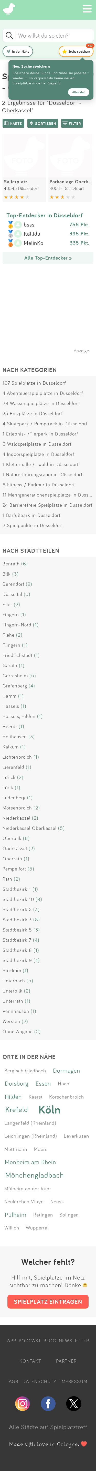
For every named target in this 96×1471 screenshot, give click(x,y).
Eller (7, 604)
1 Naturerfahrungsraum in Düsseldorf (42, 474)
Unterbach (14, 981)
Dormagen (66, 1070)
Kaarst (36, 1096)
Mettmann (15, 1149)
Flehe (9, 635)
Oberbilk (12, 838)
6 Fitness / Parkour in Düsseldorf (39, 485)
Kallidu (32, 234)
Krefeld (16, 1109)
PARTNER (66, 1361)
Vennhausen (16, 1011)
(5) (27, 594)
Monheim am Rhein (30, 1162)
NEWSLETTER (74, 1341)
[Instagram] (22, 1409)
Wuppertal (37, 1227)
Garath (10, 665)
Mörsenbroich (17, 808)
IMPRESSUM (73, 1381)
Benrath (11, 564)
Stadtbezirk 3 (17, 920)
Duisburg (16, 1083)
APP (11, 1341)
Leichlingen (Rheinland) (30, 1135)
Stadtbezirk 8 (17, 950)
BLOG (50, 1341)
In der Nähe (20, 51)
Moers (40, 1149)
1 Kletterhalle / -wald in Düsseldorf (41, 464)
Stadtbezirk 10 (18, 899)
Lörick (9, 777)
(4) (32, 686)
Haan (63, 1083)
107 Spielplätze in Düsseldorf (34, 383)
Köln (49, 1109)
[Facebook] (48, 1409)
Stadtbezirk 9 (17, 960)
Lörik (8, 787)
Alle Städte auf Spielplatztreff (48, 1427)
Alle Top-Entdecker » (48, 257)
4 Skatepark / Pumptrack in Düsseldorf (45, 424)
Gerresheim (15, 675)
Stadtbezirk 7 (17, 940)
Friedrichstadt (18, 655)
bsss (29, 225)
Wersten (11, 1021)
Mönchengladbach (34, 1175)
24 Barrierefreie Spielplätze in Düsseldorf (47, 505)
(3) (15, 574)
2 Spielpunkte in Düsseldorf (33, 525)
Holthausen (15, 736)
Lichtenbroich (17, 757)
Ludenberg (14, 797)
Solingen (69, 1214)
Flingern (11, 645)
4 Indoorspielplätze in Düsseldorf (38, 454)
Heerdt (10, 726)
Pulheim (15, 1214)
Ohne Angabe (18, 1031)
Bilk (7, 574)
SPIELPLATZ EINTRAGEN (48, 1301)
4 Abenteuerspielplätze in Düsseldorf (43, 393)
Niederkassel (16, 818)
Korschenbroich (66, 1096)
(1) (23, 614)
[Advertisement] (50, 315)
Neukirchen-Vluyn (24, 1201)
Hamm (10, 696)
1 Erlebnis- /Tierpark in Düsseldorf (40, 434)
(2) (29, 584)
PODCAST (30, 1341)
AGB (13, 1381)
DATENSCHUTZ (39, 1381)
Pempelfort (14, 869)
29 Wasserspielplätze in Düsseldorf (41, 403)
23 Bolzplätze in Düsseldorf (32, 413)
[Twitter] (73, 1409)
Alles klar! (78, 92)
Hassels (11, 706)
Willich (11, 1227)
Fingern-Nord (17, 625)
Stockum (12, 970)
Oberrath (12, 858)
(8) (39, 899)
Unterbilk (13, 991)
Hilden (13, 1096)
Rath (7, 879)
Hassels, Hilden (19, 716)
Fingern (11, 614)
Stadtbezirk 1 (17, 889)
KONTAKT (30, 1361)
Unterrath (13, 1001)
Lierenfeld (13, 767)
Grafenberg (15, 686)
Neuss (57, 1201)
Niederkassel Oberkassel (30, 828)
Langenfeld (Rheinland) (30, 1122)
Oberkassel (15, 848)
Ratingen (43, 1214)
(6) (24, 564)
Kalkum (11, 747)
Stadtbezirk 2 (17, 909)
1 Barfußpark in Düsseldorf (31, 515)
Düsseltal (12, 594)
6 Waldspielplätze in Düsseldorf (37, 444)
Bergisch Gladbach (25, 1070)
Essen (43, 1083)
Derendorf (13, 584)
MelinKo (34, 243)
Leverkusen (76, 1135)
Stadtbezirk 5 (17, 930)
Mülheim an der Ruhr (27, 1188)
